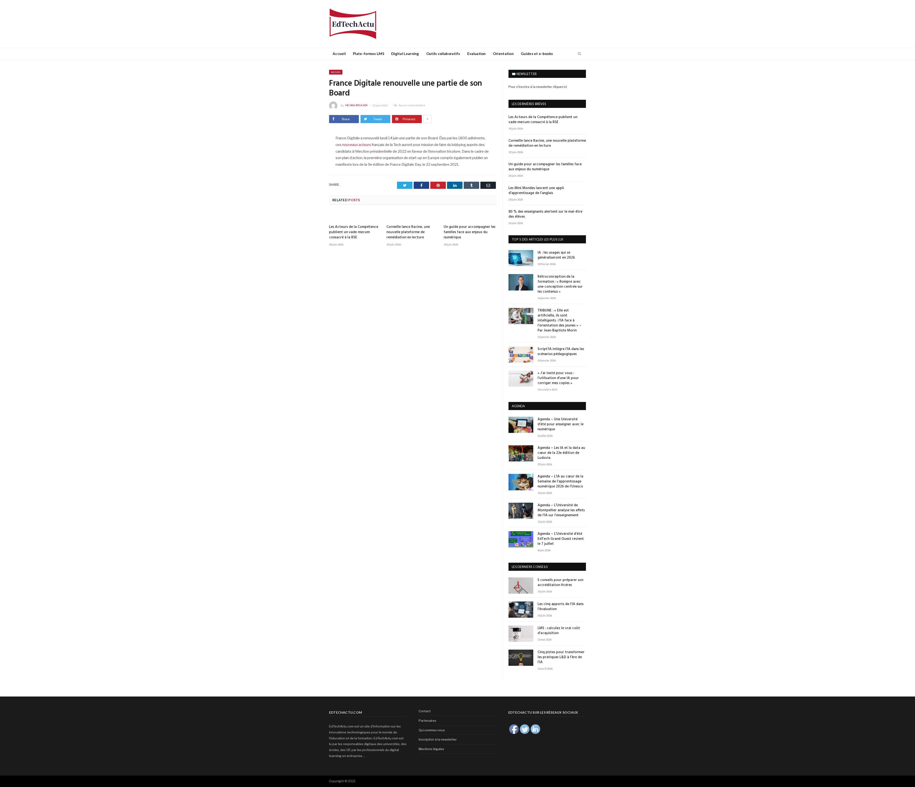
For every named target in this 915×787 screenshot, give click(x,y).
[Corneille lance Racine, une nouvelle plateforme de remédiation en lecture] (412, 216)
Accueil (339, 53)
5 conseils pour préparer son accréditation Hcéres (560, 583)
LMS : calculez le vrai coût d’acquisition (559, 631)
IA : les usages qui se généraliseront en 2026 (556, 255)
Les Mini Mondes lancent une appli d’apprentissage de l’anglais (536, 191)
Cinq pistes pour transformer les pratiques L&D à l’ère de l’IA (561, 657)
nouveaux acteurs (356, 145)
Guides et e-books (537, 53)
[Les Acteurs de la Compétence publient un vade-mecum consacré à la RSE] (355, 216)
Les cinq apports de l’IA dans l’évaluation (561, 607)
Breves (336, 72)
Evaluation (476, 53)
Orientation (503, 53)
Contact (425, 711)
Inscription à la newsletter (438, 739)
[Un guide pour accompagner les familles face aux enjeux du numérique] (470, 216)
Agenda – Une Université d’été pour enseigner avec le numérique (561, 424)
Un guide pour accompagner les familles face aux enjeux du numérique (469, 232)
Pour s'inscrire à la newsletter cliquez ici (537, 87)
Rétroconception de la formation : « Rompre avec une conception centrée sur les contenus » (560, 284)
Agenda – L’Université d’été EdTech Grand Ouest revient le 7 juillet (561, 538)
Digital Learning (405, 53)
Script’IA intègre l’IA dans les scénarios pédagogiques (561, 352)
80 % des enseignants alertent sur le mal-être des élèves (545, 214)
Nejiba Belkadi (356, 105)
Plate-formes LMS (368, 53)
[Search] (579, 54)
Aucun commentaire (412, 105)
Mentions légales (431, 749)
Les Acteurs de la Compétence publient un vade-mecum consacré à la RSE (353, 232)
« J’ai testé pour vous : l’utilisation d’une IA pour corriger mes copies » (558, 378)
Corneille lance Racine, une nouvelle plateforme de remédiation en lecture (408, 232)
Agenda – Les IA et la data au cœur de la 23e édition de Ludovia (561, 453)
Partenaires (427, 720)
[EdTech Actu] (353, 23)
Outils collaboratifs (443, 53)
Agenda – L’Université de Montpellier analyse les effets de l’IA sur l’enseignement (561, 510)
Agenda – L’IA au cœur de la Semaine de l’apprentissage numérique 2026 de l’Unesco (560, 481)
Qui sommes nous (432, 730)
